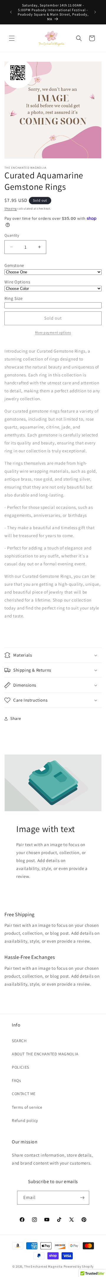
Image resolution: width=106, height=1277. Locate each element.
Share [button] (15, 718)
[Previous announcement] (10, 12)
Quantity (11, 235)
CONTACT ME (24, 1093)
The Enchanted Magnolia (43, 1266)
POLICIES (20, 1067)
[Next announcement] (95, 12)
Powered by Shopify (79, 1266)
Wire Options (17, 282)
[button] (11, 38)
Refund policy (25, 1120)
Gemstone (14, 265)
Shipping (10, 208)
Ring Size (13, 298)
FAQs (16, 1080)
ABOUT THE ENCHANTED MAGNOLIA (45, 1054)
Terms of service (27, 1107)
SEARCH (19, 1040)
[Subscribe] (82, 1198)
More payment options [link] (53, 332)
